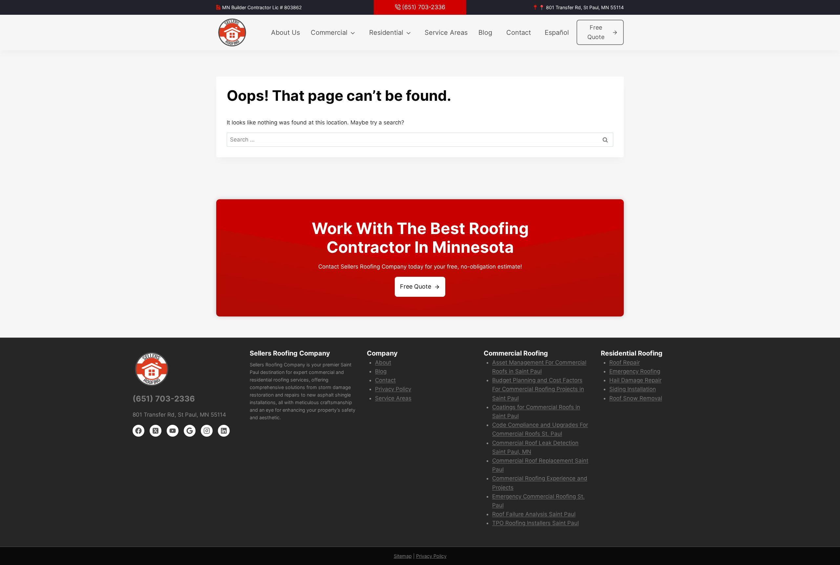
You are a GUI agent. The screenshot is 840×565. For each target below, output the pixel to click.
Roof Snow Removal (635, 398)
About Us (285, 32)
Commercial (329, 32)
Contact (518, 32)
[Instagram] (207, 431)
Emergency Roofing (634, 371)
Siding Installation (632, 389)
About (383, 362)
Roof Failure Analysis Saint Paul (534, 514)
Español (557, 32)
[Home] (232, 32)
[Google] (190, 431)
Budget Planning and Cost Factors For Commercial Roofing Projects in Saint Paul (538, 389)
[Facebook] (138, 431)
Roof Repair (624, 362)
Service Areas (446, 32)
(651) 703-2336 (164, 398)
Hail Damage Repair (635, 380)
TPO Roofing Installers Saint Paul (535, 523)
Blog (485, 32)
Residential (386, 32)
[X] (155, 431)
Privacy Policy (393, 389)
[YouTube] (172, 431)
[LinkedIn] (224, 431)
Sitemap (403, 556)
